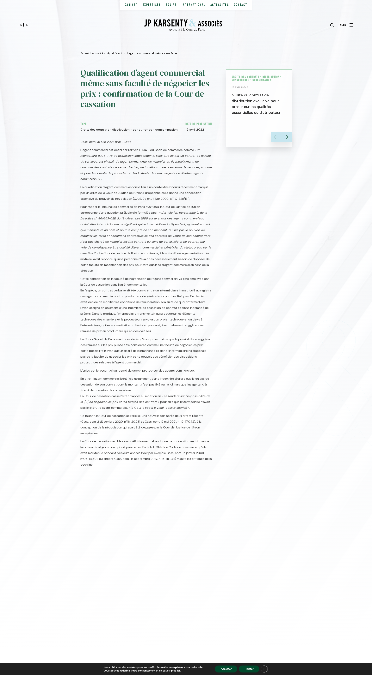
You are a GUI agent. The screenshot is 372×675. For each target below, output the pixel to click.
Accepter (226, 669)
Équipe (171, 5)
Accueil (85, 53)
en (26, 25)
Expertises (152, 5)
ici (178, 670)
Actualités (219, 5)
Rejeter (249, 669)
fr (20, 25)
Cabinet (131, 5)
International (193, 5)
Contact (240, 5)
